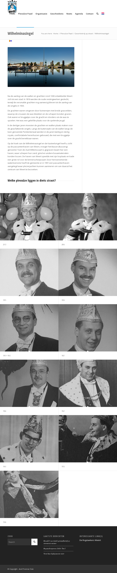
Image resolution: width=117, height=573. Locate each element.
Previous (14, 67)
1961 (4, 466)
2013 (4, 244)
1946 (4, 522)
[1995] (29, 272)
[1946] (29, 494)
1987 (63, 355)
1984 (4, 411)
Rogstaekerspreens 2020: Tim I (54, 548)
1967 (63, 411)
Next (67, 67)
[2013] (29, 216)
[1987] (87, 327)
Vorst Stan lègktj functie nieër (54, 553)
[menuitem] (12, 13)
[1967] (87, 383)
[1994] (87, 272)
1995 (4, 300)
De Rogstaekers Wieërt (90, 540)
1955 (63, 466)
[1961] (29, 438)
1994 (63, 300)
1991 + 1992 (7, 355)
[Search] (97, 13)
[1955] (87, 438)
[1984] (29, 383)
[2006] (87, 216)
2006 (63, 244)
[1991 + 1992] (29, 327)
